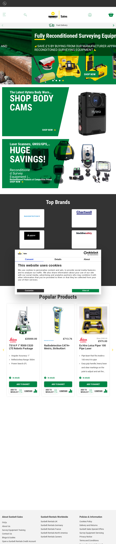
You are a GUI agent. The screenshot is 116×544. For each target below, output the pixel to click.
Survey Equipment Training (13, 530)
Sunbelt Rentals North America (54, 533)
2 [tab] (56, 80)
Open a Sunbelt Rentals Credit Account (19, 541)
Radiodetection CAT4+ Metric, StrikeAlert (57, 347)
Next (113, 25)
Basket (110, 15)
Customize (29, 291)
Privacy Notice (86, 537)
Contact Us (7, 534)
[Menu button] (4, 14)
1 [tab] (53, 80)
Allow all (85, 291)
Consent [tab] (29, 259)
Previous (3, 25)
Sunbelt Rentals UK (49, 521)
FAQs (4, 522)
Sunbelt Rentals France (51, 529)
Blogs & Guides (8, 537)
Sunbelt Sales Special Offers (92, 529)
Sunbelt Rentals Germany (52, 525)
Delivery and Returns (88, 525)
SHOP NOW (47, 130)
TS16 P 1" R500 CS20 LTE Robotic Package (21, 347)
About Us (6, 526)
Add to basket (23, 384)
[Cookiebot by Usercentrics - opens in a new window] (85, 253)
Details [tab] (58, 259)
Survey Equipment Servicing (92, 533)
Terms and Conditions (89, 540)
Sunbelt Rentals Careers (51, 537)
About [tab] (87, 259)
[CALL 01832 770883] (5, 3)
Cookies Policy (86, 521)
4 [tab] (63, 80)
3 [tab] (59, 80)
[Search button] (25, 15)
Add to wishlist (14, 391)
